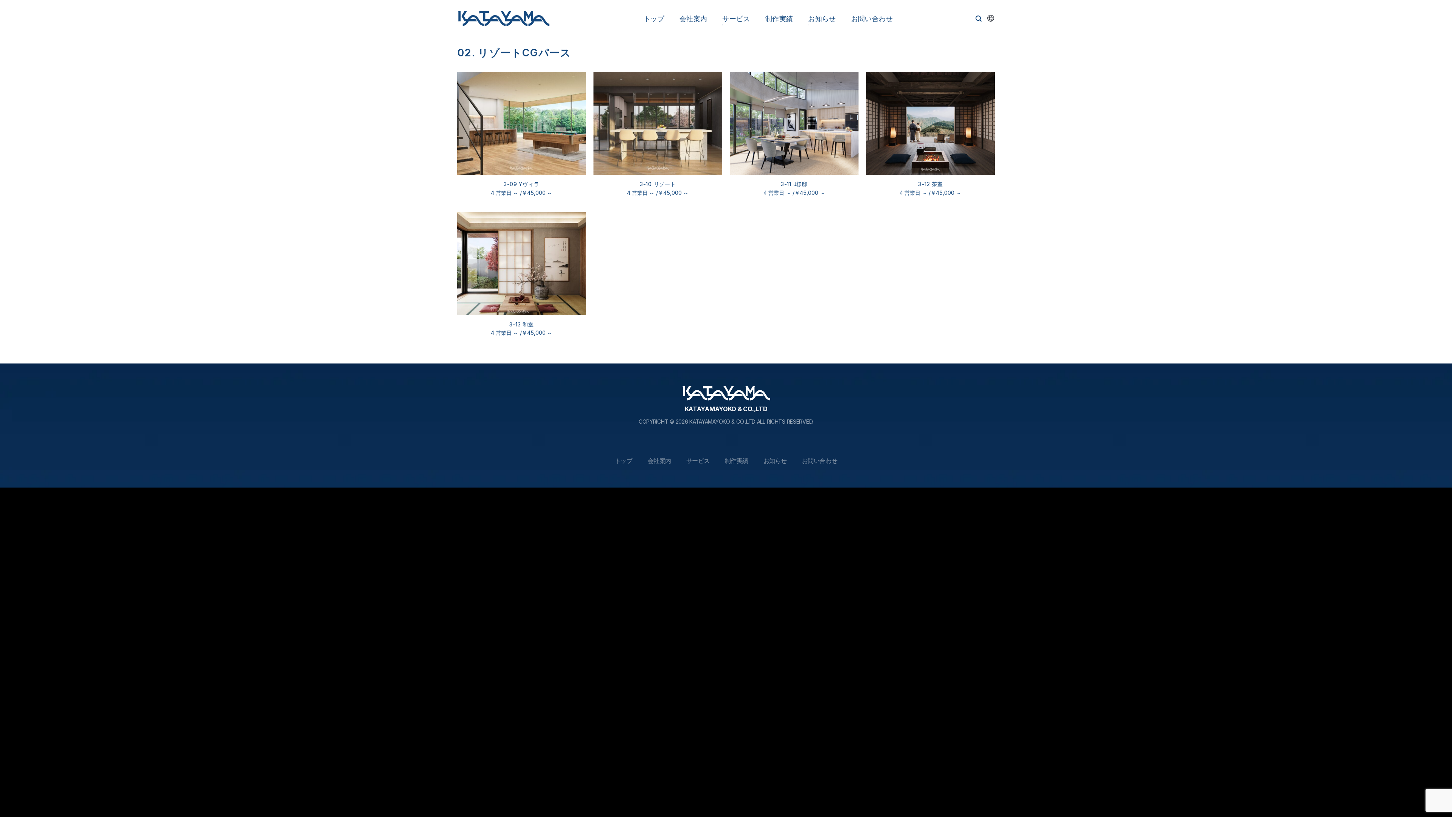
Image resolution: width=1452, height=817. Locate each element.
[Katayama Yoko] (503, 19)
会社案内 (693, 19)
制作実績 (779, 19)
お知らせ (822, 19)
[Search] (979, 18)
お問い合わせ (872, 19)
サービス (736, 19)
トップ (654, 19)
